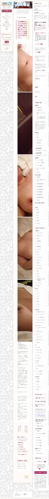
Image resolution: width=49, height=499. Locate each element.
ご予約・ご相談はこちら (22, 454)
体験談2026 (7, 22)
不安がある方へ (20, 444)
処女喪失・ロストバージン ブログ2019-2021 (7, 26)
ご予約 (7, 10)
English (7, 29)
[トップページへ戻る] (7, 4)
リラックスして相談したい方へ (23, 452)
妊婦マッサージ (6, 18)
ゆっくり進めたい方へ (22, 449)
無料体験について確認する (22, 466)
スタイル (6, 19)
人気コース (7, 15)
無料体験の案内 (20, 442)
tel (6, 41)
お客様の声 (7, 21)
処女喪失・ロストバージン (6, 16)
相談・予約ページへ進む (22, 468)
